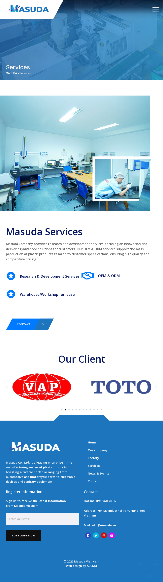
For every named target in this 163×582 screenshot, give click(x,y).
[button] (6, 387)
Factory (93, 458)
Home (92, 442)
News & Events (98, 473)
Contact (94, 481)
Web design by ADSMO (81, 566)
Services (94, 466)
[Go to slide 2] (65, 409)
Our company (97, 450)
